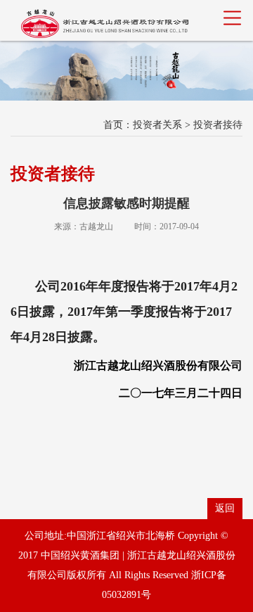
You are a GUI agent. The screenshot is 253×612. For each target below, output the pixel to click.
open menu (231, 17)
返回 (225, 508)
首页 (113, 125)
